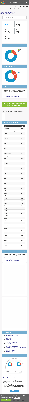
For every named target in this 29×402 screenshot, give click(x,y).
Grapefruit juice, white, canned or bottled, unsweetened (14, 337)
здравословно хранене (9, 93)
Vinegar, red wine (9, 351)
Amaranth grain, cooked (10, 350)
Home (2, 12)
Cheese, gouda (9, 345)
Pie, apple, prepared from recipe (12, 95)
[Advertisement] (14, 279)
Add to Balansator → (15, 105)
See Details (17, 397)
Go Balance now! (14, 391)
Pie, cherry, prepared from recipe (12, 96)
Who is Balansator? (9, 378)
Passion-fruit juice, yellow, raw (12, 335)
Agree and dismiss (6, 400)
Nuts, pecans (8, 343)
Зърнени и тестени (11, 12)
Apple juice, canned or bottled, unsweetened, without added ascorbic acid (15, 341)
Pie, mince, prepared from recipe (7, 13)
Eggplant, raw (8, 339)
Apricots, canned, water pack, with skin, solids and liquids (16, 348)
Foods (5, 12)
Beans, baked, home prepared (12, 346)
